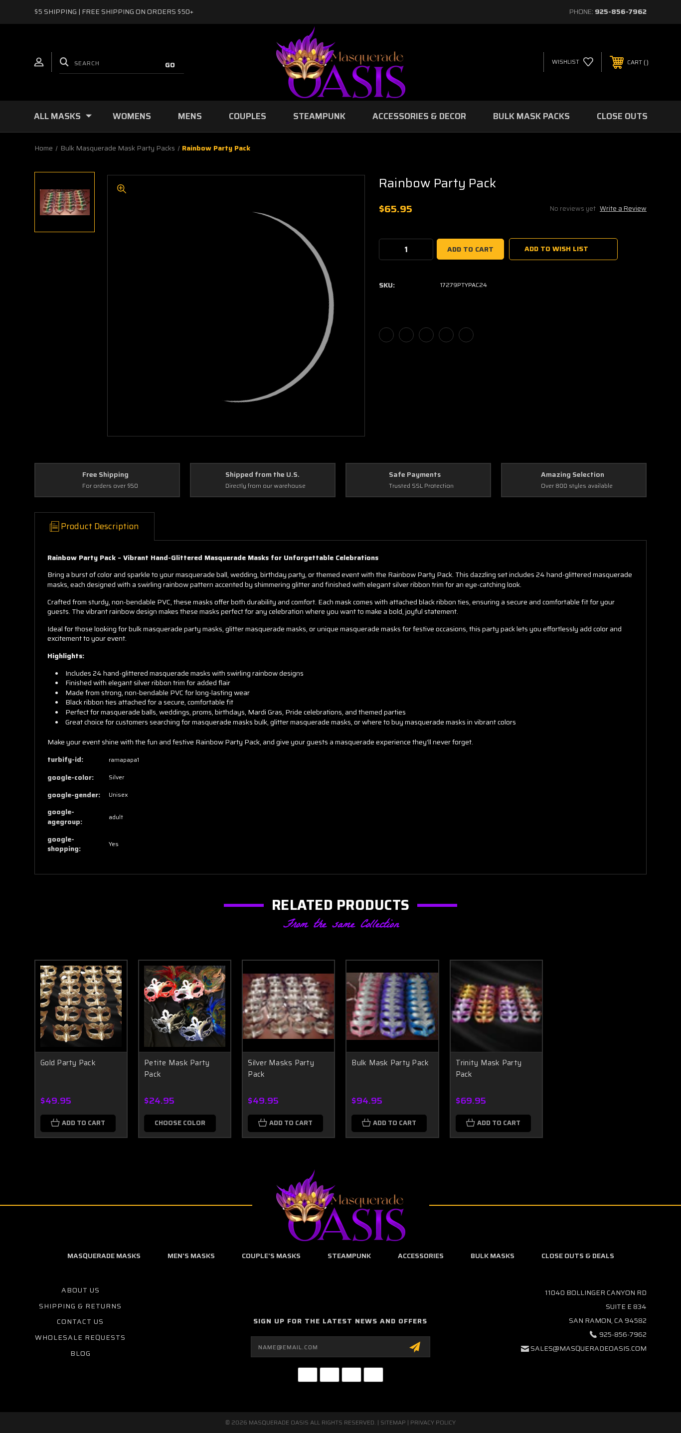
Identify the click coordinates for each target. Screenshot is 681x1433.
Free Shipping (105, 475)
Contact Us (80, 1321)
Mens (190, 116)
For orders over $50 (110, 486)
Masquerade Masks (104, 1255)
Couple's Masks (271, 1255)
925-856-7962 (621, 11)
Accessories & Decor (419, 116)
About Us (80, 1290)
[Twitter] (446, 334)
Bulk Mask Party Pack (390, 1063)
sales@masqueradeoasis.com (588, 1348)
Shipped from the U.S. (262, 475)
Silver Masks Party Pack (281, 1068)
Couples (247, 116)
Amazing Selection (572, 475)
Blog (80, 1353)
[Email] (406, 334)
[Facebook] (386, 334)
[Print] (426, 334)
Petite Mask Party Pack (176, 1068)
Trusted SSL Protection (421, 486)
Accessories (421, 1255)
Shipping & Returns (80, 1305)
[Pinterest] (466, 334)
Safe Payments (415, 475)
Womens (132, 116)
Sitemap (393, 1422)
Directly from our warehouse (265, 486)
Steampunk (319, 116)
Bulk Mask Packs (531, 116)
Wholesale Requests (80, 1337)
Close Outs (622, 116)
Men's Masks (191, 1255)
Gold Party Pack (68, 1063)
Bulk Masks (492, 1255)
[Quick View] (107, 981)
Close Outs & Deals (577, 1255)
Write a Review (623, 208)
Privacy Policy (433, 1422)
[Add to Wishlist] (107, 1006)
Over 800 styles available (577, 486)
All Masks (57, 116)
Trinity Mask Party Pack (489, 1068)
